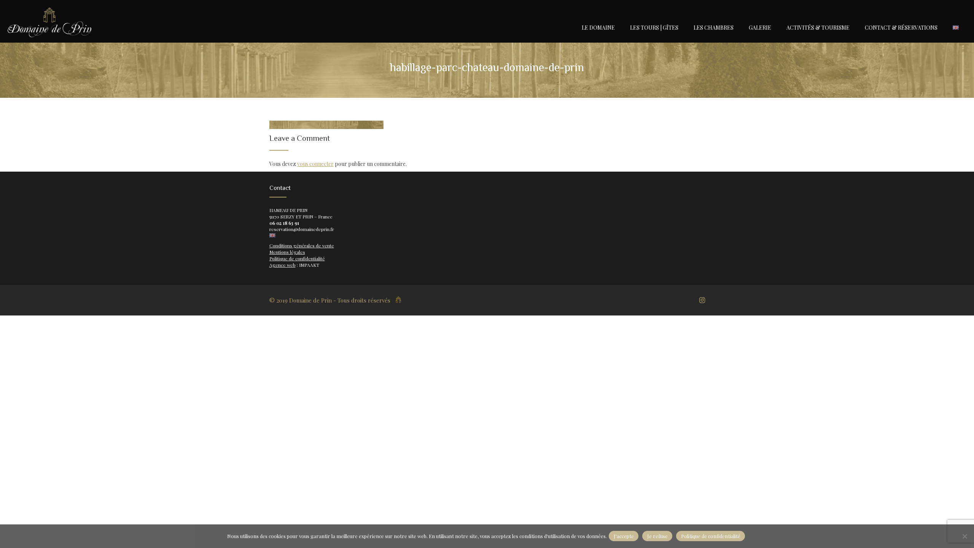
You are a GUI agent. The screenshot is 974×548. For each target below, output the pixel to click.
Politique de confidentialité (297, 258)
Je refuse (657, 536)
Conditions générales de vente (301, 245)
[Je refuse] (964, 536)
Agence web (282, 265)
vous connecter (315, 163)
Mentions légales (287, 252)
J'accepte (624, 536)
